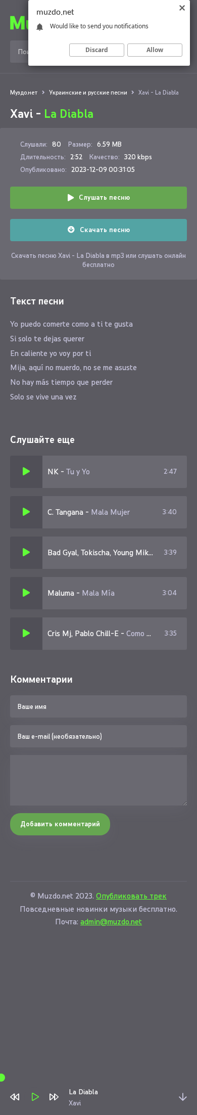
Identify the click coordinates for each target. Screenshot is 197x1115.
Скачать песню (105, 230)
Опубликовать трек (131, 896)
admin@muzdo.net (111, 921)
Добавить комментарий (60, 824)
